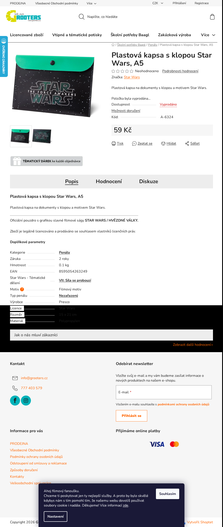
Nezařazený (68, 295)
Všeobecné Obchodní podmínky (56, 3)
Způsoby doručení (24, 470)
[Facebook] (15, 401)
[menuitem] (27, 34)
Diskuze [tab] (148, 181)
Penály (64, 252)
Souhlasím (167, 493)
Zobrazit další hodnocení (192, 344)
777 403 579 (31, 387)
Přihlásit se (131, 415)
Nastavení (55, 516)
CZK (155, 3)
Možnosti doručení (126, 110)
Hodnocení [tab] (109, 181)
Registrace (202, 3)
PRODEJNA (18, 3)
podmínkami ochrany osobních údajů (183, 404)
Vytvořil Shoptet (200, 522)
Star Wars (132, 77)
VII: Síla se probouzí (75, 280)
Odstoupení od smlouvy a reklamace (38, 463)
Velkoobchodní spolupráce (30, 483)
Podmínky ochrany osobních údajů (36, 456)
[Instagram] (26, 401)
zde (125, 505)
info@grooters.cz (34, 377)
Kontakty (17, 476)
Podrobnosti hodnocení (180, 71)
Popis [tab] (71, 181)
